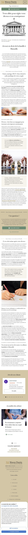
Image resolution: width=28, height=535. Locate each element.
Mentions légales (14, 495)
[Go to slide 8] (18, 397)
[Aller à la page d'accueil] (9, 2)
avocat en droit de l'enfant (9, 200)
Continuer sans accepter (6, 523)
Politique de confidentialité (14, 499)
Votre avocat (14, 482)
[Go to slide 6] (14, 397)
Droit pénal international (14, 451)
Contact (14, 489)
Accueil (9, 40)
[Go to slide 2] (7, 397)
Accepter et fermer (14, 531)
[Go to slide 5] (13, 397)
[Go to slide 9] (20, 397)
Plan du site (14, 492)
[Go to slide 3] (9, 397)
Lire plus (14, 391)
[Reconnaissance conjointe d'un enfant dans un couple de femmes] (14, 417)
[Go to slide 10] (22, 397)
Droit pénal (14, 448)
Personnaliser (14, 528)
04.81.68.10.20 (14, 6)
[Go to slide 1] (5, 397)
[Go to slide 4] (11, 397)
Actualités (15, 486)
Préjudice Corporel (14, 450)
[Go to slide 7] (16, 397)
